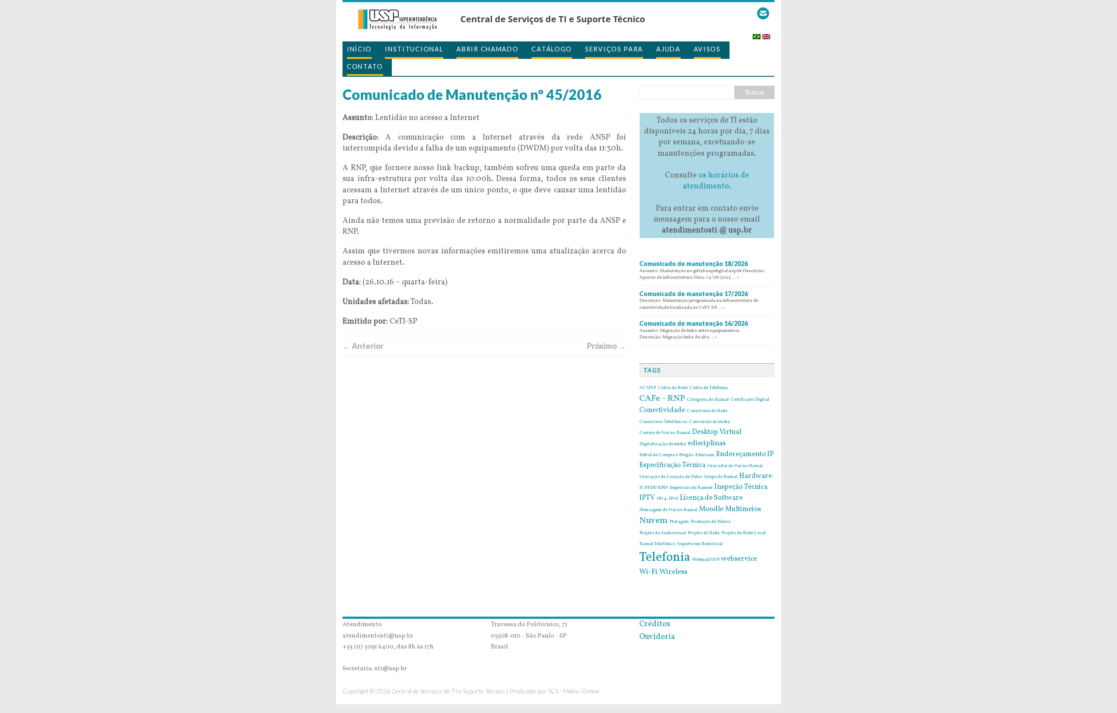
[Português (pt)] (757, 33)
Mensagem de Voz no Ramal (668, 510)
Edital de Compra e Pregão (666, 455)
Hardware (755, 476)
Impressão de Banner (691, 488)
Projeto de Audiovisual (662, 533)
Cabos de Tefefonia (708, 388)
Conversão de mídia (709, 422)
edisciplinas (707, 443)
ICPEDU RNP (653, 488)
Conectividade (662, 410)
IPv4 (662, 499)
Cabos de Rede (673, 388)
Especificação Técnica (672, 465)
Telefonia (664, 557)
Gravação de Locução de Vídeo (670, 477)
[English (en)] (766, 33)
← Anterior (363, 346)
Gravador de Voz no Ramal (735, 466)
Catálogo (551, 49)
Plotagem (679, 522)
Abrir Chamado (487, 49)
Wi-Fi (648, 572)
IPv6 (673, 499)
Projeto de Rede (704, 533)
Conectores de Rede (707, 411)
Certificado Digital (749, 400)
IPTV (647, 498)
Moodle (711, 509)
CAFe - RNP (662, 398)
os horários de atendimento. (716, 181)
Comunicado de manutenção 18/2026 (693, 263)
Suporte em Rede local (700, 544)
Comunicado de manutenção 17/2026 (693, 293)
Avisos (707, 49)
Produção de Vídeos (710, 522)
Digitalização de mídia (662, 444)
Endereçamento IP (745, 454)
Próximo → (606, 346)
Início (359, 49)
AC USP (647, 388)
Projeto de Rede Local (743, 533)
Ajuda (668, 49)
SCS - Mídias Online (574, 691)
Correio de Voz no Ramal (664, 433)
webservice (739, 559)
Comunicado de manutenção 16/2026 (693, 323)
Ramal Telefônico (657, 544)
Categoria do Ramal (708, 400)
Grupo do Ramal (720, 477)
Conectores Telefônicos (663, 422)
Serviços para (614, 49)
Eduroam (704, 455)
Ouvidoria (657, 636)
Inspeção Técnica (741, 487)
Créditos (654, 624)
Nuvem (653, 521)
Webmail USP (706, 560)
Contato (365, 66)
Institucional (414, 49)
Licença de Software (711, 498)
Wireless (673, 572)
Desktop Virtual (716, 432)
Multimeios (743, 509)
